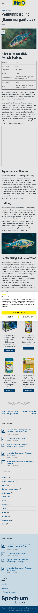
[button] (5, 295)
